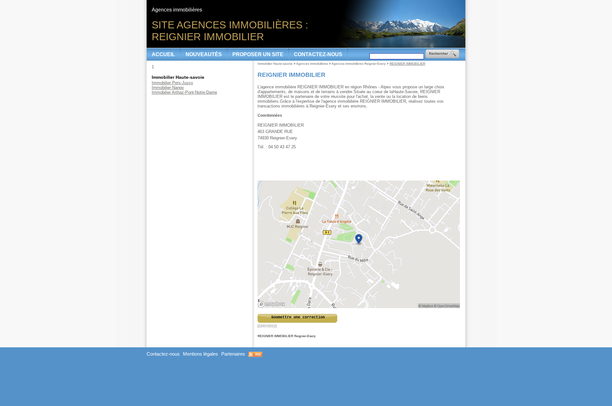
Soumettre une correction (298, 317)
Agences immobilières (312, 63)
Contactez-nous (318, 54)
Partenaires (233, 354)
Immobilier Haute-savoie (275, 63)
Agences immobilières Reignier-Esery (359, 63)
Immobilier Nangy (168, 87)
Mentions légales (200, 354)
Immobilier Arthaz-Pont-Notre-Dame (184, 92)
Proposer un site (257, 54)
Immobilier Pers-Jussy (172, 82)
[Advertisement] (359, 165)
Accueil (163, 54)
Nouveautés (204, 54)
